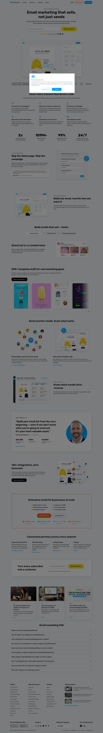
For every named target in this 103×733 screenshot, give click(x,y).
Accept (56, 89)
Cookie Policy (63, 84)
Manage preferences (46, 89)
